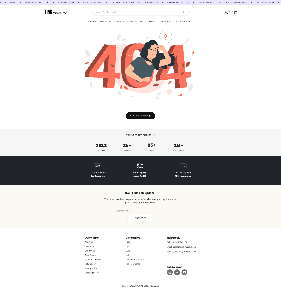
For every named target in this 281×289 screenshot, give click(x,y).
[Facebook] (177, 272)
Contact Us (90, 250)
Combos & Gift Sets (135, 259)
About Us (89, 242)
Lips (127, 246)
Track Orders (90, 255)
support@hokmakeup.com (184, 247)
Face (128, 242)
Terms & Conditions (94, 259)
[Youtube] (184, 272)
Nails (128, 255)
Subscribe (140, 218)
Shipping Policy (91, 272)
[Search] (185, 12)
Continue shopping (140, 115)
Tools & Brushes (133, 264)
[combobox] (141, 12)
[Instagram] (170, 272)
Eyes (128, 250)
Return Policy (90, 264)
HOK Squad (90, 246)
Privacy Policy (91, 268)
